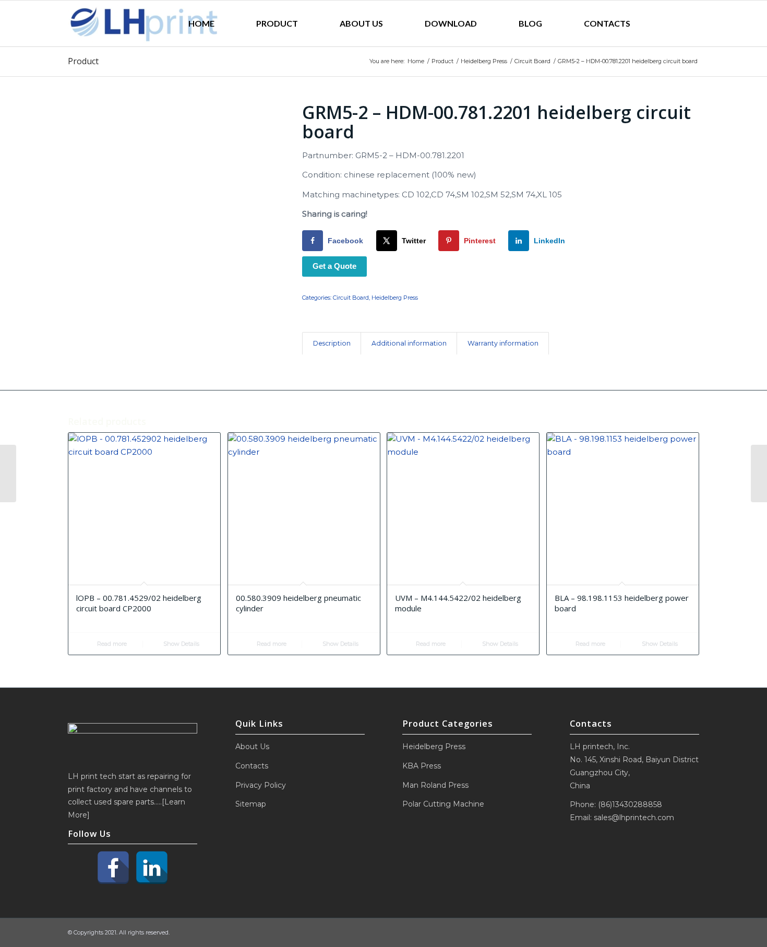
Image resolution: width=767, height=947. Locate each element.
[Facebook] (113, 867)
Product (83, 61)
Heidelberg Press (394, 297)
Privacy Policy (260, 785)
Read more (111, 643)
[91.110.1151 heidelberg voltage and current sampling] (759, 473)
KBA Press (421, 766)
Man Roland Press (435, 785)
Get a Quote (334, 266)
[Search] (675, 23)
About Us (252, 746)
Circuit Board (351, 297)
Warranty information (503, 343)
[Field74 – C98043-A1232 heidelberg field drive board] (8, 473)
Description (332, 343)
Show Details (180, 643)
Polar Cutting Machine (443, 804)
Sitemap (250, 804)
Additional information (409, 343)
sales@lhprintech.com (634, 817)
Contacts (251, 766)
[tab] (331, 344)
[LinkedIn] (152, 867)
